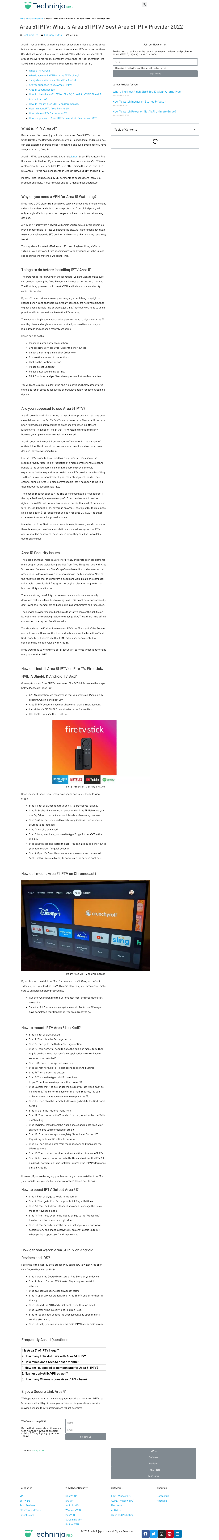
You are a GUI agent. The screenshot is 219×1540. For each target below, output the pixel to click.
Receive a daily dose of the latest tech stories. (141, 67)
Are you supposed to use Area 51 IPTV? (50, 84)
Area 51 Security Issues (42, 89)
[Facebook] (146, 1534)
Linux (74, 156)
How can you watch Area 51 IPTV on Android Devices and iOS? (63, 118)
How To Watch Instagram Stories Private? (139, 101)
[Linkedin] (178, 1534)
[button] (153, 1451)
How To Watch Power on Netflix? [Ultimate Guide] (144, 111)
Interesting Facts (35, 18)
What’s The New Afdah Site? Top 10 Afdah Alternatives (147, 91)
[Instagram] (162, 1534)
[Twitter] (154, 1534)
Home (22, 18)
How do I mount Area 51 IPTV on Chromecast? (54, 103)
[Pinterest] (170, 1534)
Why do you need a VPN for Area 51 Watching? (54, 75)
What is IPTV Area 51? (40, 70)
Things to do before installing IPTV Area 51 (52, 79)
